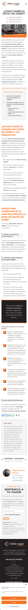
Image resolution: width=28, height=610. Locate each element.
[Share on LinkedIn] (9, 415)
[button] (26, 584)
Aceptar (14, 598)
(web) (16, 112)
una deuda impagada (12, 147)
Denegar (14, 602)
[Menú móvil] (26, 4)
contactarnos (7, 447)
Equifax (18, 268)
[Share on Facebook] (2, 415)
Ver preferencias (14, 606)
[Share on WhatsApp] (13, 415)
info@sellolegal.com (8, 533)
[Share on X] (6, 415)
